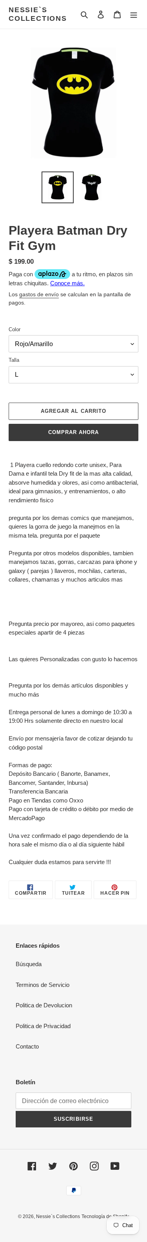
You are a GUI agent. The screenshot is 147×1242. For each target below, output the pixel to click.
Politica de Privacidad (43, 1026)
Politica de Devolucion (44, 1005)
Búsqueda (29, 964)
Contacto (27, 1046)
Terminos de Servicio (42, 984)
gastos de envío (39, 294)
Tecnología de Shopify (105, 1216)
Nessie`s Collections (38, 14)
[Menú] (133, 14)
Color (14, 329)
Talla (14, 360)
